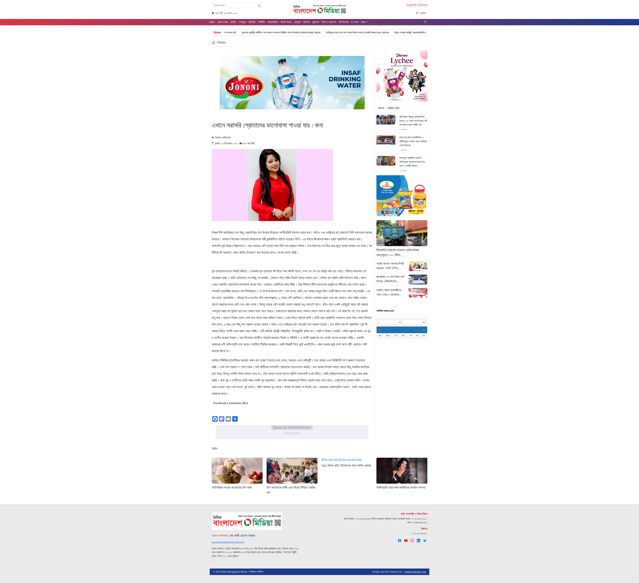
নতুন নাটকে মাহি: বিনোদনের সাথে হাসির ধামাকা (346, 465)
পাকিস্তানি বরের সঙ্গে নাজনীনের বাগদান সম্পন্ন (401, 487)
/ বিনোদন (220, 42)
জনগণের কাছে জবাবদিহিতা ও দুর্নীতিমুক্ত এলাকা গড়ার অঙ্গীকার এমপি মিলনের (413, 141)
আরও (215, 448)
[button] (425, 22)
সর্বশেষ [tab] (381, 108)
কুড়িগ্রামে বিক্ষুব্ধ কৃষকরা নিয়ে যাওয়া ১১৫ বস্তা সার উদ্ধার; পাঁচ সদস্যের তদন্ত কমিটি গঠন (413, 120)
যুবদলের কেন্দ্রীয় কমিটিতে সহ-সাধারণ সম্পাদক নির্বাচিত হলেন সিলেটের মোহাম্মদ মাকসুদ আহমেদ (232, 32)
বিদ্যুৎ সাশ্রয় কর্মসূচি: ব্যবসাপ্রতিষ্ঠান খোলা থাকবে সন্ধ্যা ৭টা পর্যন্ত (373, 32)
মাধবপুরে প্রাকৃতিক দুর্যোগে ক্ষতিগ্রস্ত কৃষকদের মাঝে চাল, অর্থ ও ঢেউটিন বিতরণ (412, 161)
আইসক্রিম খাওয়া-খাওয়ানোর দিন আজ (232, 487)
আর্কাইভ (423, 13)
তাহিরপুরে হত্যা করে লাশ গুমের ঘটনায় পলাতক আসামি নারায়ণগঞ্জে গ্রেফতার (308, 32)
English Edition (416, 4)
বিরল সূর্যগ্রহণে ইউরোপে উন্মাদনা (420, 32)
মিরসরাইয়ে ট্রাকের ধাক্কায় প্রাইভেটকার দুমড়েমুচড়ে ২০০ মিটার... (397, 252)
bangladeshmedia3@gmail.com (228, 542)
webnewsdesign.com (415, 571)
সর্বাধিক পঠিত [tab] (393, 108)
